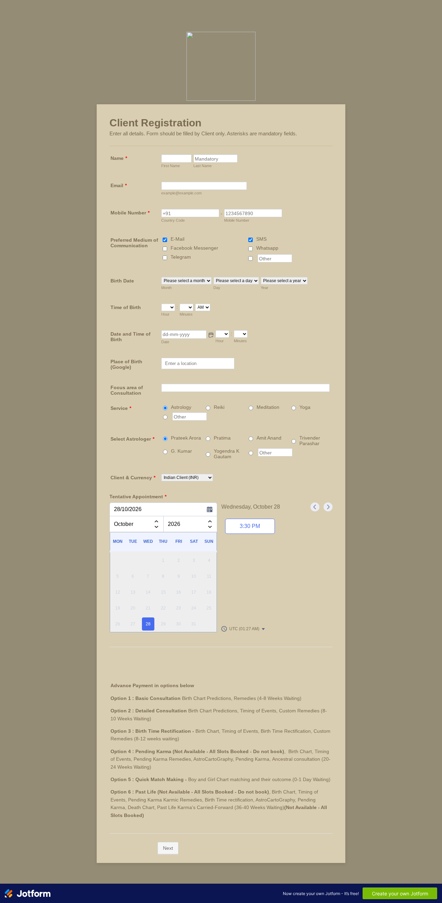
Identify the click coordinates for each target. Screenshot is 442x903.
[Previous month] (156, 520)
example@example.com (181, 193)
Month (166, 288)
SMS (261, 239)
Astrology (181, 407)
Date (165, 342)
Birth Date (122, 281)
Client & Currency (132, 477)
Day (216, 288)
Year (264, 288)
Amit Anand (269, 438)
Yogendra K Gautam (226, 453)
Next (168, 848)
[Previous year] (210, 520)
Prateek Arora (186, 438)
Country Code (173, 220)
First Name (170, 166)
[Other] (257, 258)
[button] (211, 335)
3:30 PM (250, 526)
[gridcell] (148, 624)
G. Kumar (181, 451)
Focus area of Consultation (126, 390)
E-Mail (177, 239)
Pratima (222, 438)
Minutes (186, 314)
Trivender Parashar (309, 440)
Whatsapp (267, 248)
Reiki (219, 407)
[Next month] (156, 528)
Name (118, 158)
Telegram (181, 257)
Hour (165, 314)
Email (118, 185)
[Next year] (210, 528)
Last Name (202, 166)
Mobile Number (130, 212)
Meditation (268, 407)
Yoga (304, 407)
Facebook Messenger (194, 248)
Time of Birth (125, 307)
